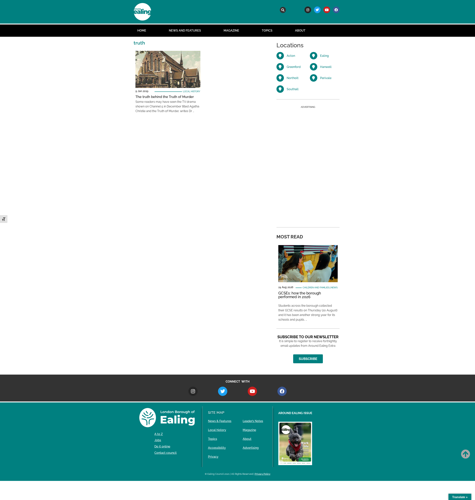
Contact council (165, 453)
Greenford (294, 67)
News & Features (219, 421)
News (334, 287)
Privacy (213, 456)
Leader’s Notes (253, 421)
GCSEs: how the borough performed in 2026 (299, 295)
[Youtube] (326, 9)
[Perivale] (313, 78)
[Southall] (280, 89)
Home (141, 30)
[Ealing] (313, 55)
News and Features (185, 30)
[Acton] (280, 55)
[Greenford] (280, 67)
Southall (293, 89)
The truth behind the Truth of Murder (164, 97)
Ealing (324, 56)
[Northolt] (280, 78)
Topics (267, 30)
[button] (283, 10)
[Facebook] (336, 9)
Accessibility (217, 448)
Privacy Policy (262, 474)
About (300, 30)
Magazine (231, 30)
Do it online (162, 446)
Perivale (325, 78)
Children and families (316, 287)
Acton (291, 56)
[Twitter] (317, 9)
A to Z (158, 434)
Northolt (293, 78)
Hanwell (326, 67)
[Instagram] (307, 9)
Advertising (251, 448)
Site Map (216, 412)
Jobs (157, 440)
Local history (191, 91)
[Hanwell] (313, 67)
